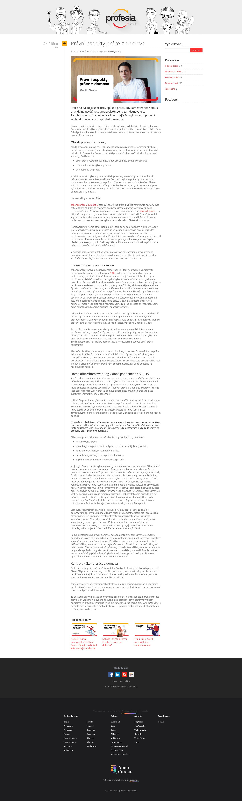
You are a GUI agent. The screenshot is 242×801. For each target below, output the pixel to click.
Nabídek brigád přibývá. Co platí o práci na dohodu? (114, 642)
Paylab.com (92, 746)
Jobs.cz (66, 722)
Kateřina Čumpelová (86, 51)
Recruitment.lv (117, 750)
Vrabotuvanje (140, 730)
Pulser (137, 742)
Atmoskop (68, 746)
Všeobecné (170, 88)
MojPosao (138, 722)
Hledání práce (171, 65)
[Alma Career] (121, 769)
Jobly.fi (161, 722)
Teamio (90, 726)
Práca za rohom (70, 738)
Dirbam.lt (115, 734)
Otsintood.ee (116, 742)
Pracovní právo (112, 51)
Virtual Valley (139, 738)
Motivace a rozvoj (173, 71)
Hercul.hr (138, 734)
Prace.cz (67, 734)
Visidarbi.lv (115, 738)
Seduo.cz (91, 730)
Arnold (90, 722)
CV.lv (113, 726)
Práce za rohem (70, 742)
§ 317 (112, 273)
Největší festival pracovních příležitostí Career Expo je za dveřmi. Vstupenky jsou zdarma (84, 643)
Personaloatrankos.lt (119, 746)
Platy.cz (90, 738)
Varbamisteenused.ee (120, 754)
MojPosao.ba (139, 726)
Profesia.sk (68, 726)
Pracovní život (171, 83)
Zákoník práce (147, 211)
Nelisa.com (68, 750)
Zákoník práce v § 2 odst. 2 (84, 204)
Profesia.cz (68, 730)
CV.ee (113, 730)
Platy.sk (90, 742)
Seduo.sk (91, 734)
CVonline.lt (115, 722)
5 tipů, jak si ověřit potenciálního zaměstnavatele (143, 642)
